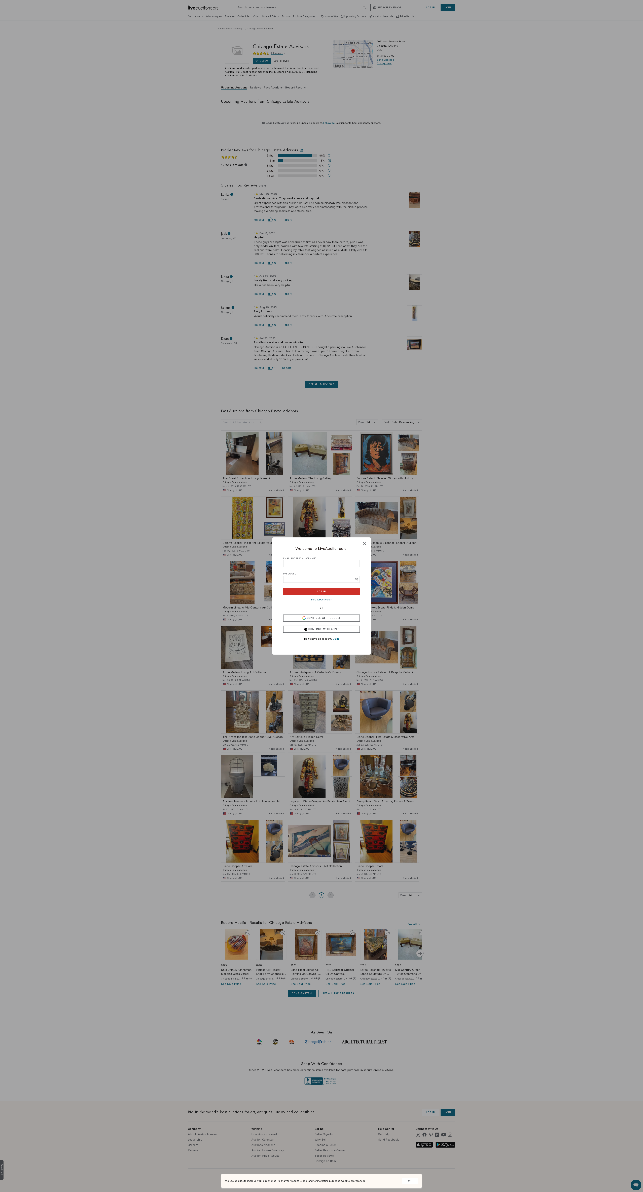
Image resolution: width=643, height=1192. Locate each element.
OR (321, 608)
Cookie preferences (353, 1180)
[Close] (364, 543)
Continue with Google (324, 618)
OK (410, 1181)
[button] (356, 579)
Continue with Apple (323, 629)
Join (336, 638)
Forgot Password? (321, 599)
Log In (321, 591)
